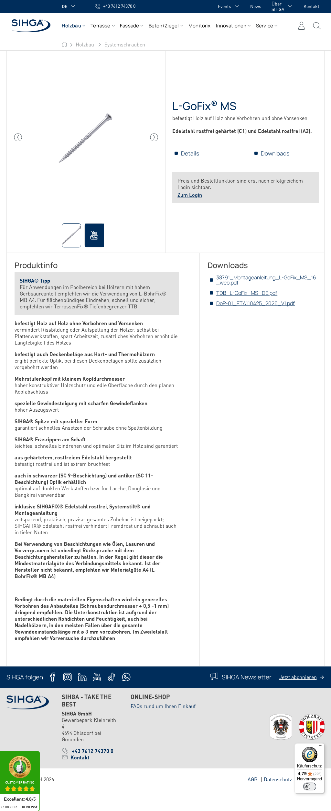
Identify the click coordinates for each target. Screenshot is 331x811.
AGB (253, 779)
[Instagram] (67, 677)
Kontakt (311, 6)
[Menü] (317, 26)
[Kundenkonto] (301, 26)
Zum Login (189, 194)
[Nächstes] (154, 137)
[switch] (309, 786)
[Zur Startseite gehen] (27, 25)
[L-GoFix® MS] (86, 137)
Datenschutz (278, 779)
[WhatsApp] (126, 677)
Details (190, 153)
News (255, 6)
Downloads (275, 153)
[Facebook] (53, 677)
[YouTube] (96, 677)
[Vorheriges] (18, 137)
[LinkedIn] (82, 677)
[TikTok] (111, 677)
